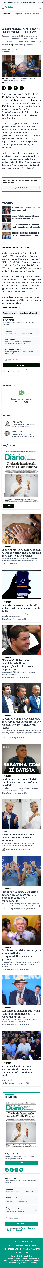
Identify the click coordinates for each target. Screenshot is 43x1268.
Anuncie (11, 1242)
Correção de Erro (21, 1253)
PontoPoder (7, 14)
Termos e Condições (27, 370)
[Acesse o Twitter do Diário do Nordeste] (16, 1170)
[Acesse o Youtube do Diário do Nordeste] (21, 1170)
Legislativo (19, 14)
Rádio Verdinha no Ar (9, 2)
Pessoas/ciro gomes (9, 313)
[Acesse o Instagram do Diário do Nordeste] (7, 1170)
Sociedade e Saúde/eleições (29, 313)
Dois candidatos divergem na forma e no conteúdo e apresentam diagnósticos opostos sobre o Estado (18, 844)
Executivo (35, 14)
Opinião (4, 831)
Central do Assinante (15, 1245)
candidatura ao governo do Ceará (23, 100)
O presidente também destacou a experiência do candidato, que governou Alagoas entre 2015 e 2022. (21, 1021)
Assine (32, 1242)
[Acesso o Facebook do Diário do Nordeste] (12, 1170)
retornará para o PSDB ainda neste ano (23, 268)
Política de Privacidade (13, 372)
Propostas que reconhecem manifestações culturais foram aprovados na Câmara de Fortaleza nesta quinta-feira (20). (20, 560)
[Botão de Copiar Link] (22, 88)
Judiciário (27, 14)
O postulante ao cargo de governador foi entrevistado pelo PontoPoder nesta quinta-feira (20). (20, 789)
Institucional (30, 1245)
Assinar (9, 506)
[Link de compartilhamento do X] (16, 88)
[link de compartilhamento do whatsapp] (4, 88)
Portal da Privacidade (31, 1249)
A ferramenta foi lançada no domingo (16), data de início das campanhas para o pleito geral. (20, 615)
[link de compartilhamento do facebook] (10, 88)
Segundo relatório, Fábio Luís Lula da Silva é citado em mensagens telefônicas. (18, 673)
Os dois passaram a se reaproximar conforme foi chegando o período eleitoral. (20, 1079)
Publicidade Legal (22, 1242)
